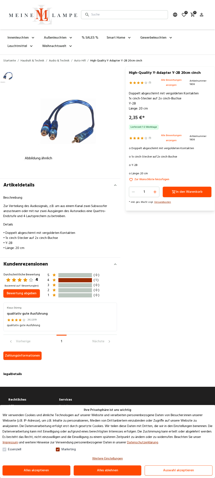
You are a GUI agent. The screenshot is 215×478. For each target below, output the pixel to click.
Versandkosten (162, 202)
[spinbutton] (144, 192)
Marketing (68, 449)
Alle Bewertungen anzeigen (171, 82)
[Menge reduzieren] (133, 192)
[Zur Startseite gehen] (43, 14)
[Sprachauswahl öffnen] (175, 14)
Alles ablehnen (107, 470)
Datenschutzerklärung (142, 442)
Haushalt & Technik (32, 61)
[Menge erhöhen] (155, 192)
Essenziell (14, 449)
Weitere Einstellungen (107, 458)
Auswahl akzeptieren (178, 470)
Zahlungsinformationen (22, 355)
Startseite (9, 61)
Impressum (10, 442)
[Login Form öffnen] (201, 14)
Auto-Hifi (80, 61)
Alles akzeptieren (36, 470)
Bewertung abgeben (22, 293)
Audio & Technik (59, 61)
